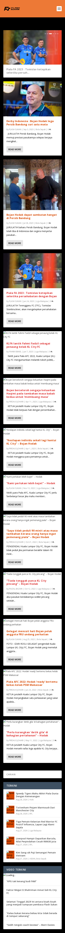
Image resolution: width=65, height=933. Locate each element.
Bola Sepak (41, 129)
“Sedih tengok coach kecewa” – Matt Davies (30, 924)
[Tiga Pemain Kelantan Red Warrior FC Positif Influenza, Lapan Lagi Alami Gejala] (10, 824)
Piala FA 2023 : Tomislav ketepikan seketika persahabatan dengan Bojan (31, 294)
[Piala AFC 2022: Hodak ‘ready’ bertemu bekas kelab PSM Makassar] (32, 673)
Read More (14, 149)
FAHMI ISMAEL (15, 351)
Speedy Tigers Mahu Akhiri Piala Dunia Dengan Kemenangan (37, 795)
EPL (31, 813)
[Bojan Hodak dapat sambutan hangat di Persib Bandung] (32, 184)
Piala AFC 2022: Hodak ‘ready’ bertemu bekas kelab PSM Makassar (32, 683)
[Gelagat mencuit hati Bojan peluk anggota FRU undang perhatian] (32, 622)
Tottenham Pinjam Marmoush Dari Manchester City (35, 809)
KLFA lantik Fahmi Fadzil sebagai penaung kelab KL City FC (28, 345)
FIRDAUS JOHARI (16, 401)
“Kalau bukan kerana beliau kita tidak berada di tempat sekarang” (31, 915)
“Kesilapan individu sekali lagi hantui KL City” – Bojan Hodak (31, 442)
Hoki (32, 799)
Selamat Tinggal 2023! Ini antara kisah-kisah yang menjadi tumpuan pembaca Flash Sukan (31, 903)
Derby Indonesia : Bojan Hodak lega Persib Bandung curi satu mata (30, 122)
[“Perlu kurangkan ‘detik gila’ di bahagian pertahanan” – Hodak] (32, 724)
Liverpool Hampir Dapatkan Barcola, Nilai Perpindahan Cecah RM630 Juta (36, 840)
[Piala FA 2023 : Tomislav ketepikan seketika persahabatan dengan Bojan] (32, 270)
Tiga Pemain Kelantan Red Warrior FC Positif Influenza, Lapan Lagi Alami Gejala (36, 824)
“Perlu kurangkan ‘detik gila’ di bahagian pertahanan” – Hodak (27, 734)
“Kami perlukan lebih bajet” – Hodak (30, 483)
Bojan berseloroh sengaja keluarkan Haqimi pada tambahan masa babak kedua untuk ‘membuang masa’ (30, 393)
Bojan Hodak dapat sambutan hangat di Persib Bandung (31, 216)
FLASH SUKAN (15, 129)
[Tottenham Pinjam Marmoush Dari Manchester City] (10, 810)
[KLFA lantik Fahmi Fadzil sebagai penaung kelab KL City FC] (32, 335)
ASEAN (32, 858)
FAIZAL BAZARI (15, 588)
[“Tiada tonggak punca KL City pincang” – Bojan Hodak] (32, 574)
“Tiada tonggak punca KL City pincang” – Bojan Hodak (26, 582)
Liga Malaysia (42, 301)
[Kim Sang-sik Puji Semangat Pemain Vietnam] (10, 855)
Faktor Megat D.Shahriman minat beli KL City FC (31, 891)
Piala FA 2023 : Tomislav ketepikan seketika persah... (28, 71)
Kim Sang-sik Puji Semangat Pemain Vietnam (36, 854)
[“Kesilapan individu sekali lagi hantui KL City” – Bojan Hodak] (32, 432)
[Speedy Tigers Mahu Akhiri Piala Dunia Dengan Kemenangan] (10, 796)
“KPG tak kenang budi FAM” (21, 881)
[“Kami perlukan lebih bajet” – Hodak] (32, 477)
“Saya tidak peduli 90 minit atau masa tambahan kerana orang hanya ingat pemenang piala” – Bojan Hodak (32, 534)
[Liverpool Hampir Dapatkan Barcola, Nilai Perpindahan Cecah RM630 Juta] (10, 841)
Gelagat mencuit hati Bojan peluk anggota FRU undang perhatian (29, 632)
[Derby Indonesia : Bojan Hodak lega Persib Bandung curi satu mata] (32, 98)
